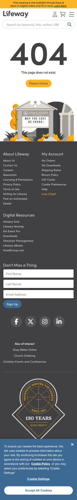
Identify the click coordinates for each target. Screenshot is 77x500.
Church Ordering (24, 355)
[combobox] (38, 24)
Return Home (38, 83)
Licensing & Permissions (18, 179)
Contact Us (10, 165)
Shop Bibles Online (25, 350)
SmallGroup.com (13, 250)
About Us (9, 160)
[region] (38, 469)
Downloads (10, 236)
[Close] (72, 444)
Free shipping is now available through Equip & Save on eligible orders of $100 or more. (38, 4)
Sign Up (12, 304)
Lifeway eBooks (13, 245)
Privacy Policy (12, 184)
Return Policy (50, 175)
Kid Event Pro (11, 231)
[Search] (69, 24)
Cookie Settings (38, 479)
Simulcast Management (18, 241)
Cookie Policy (40, 464)
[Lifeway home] (15, 14)
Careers (8, 170)
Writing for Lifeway (15, 194)
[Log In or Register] (54, 14)
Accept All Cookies (38, 490)
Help (45, 189)
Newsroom (10, 175)
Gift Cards (48, 179)
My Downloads (51, 165)
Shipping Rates (51, 170)
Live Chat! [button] (49, 194)
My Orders (48, 160)
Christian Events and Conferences (24, 361)
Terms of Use (11, 189)
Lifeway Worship (13, 226)
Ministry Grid (11, 222)
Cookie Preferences (54, 184)
